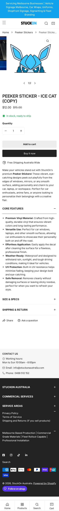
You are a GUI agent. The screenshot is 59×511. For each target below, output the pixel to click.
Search (6, 462)
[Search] (46, 23)
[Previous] (24, 83)
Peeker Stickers (24, 32)
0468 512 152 (22, 373)
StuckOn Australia (22, 483)
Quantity (7, 123)
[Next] (35, 83)
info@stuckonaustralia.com (28, 367)
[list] (29, 62)
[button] (53, 23)
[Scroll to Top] (53, 494)
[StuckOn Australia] (28, 23)
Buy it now (29, 153)
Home (5, 32)
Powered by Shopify (44, 483)
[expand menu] (4, 22)
